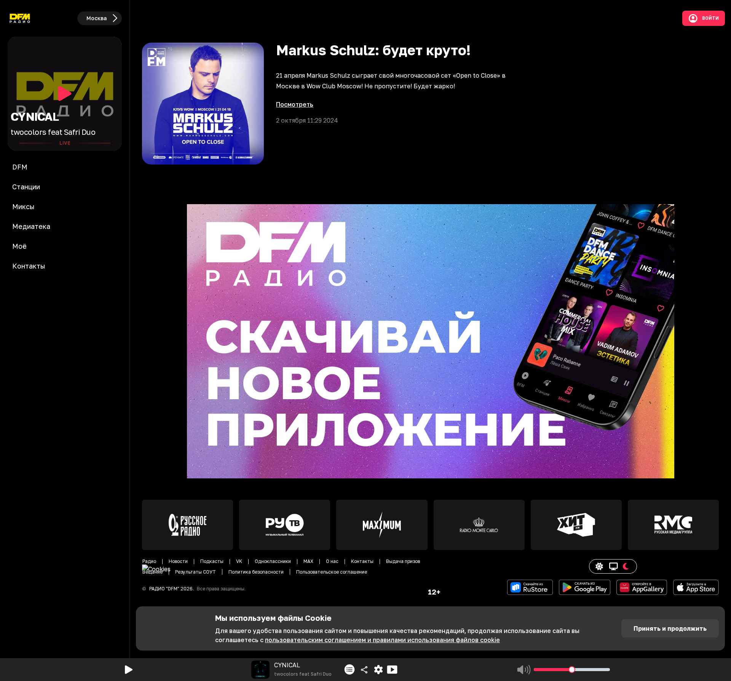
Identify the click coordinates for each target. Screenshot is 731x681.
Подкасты (211, 561)
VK (239, 561)
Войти (710, 18)
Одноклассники (273, 561)
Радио (149, 561)
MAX (308, 561)
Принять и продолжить (670, 628)
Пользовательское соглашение (331, 572)
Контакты (362, 561)
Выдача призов (403, 561)
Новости (178, 561)
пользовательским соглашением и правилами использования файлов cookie (382, 640)
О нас (332, 561)
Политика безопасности (256, 572)
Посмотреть (294, 104)
